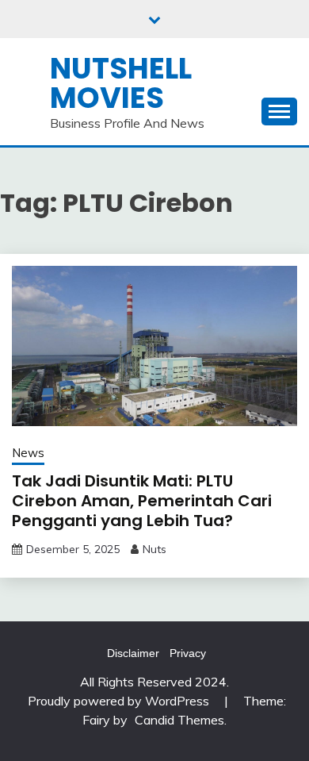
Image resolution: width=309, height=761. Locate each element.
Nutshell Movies (121, 83)
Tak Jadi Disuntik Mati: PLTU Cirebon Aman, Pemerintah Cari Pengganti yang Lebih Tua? (142, 501)
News (28, 452)
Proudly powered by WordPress (120, 701)
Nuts (154, 549)
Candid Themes (179, 720)
